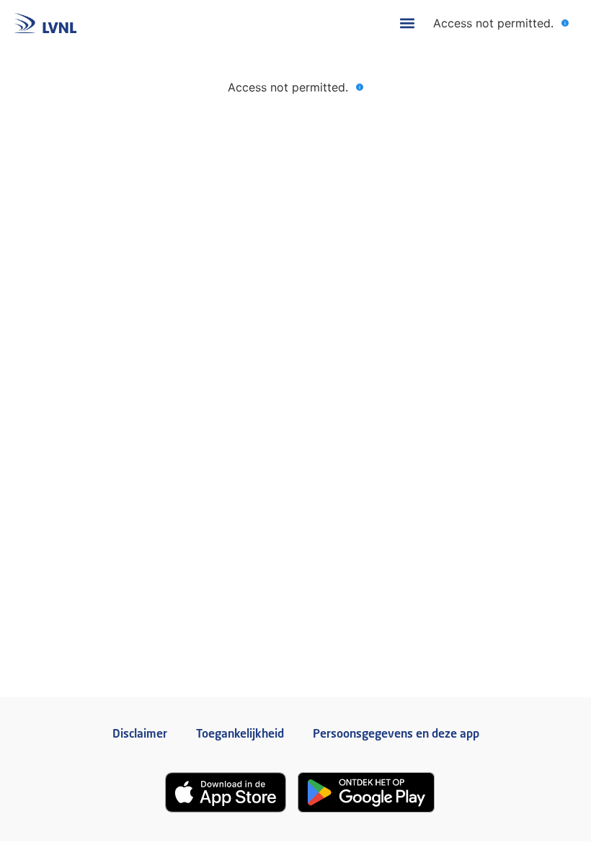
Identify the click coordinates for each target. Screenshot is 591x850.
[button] (407, 23)
